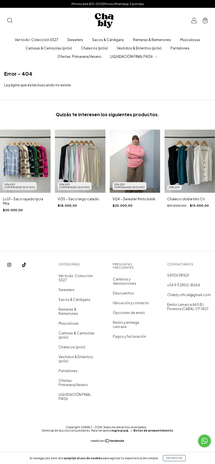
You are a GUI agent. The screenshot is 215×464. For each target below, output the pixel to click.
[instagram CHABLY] (9, 265)
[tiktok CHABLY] (24, 265)
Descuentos (123, 293)
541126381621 (178, 275)
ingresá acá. (120, 430)
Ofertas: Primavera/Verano (79, 56)
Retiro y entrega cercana (126, 324)
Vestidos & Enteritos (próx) (139, 48)
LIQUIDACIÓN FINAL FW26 (131, 56)
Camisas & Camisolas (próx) (48, 48)
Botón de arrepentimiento (153, 430)
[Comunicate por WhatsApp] (204, 441)
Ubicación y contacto (131, 303)
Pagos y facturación (129, 336)
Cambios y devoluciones (124, 281)
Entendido (174, 458)
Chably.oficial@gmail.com (189, 295)
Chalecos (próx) (94, 48)
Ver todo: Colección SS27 (36, 40)
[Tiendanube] (107, 441)
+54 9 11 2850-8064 (183, 285)
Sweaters (75, 40)
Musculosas (190, 40)
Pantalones (180, 48)
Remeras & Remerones (152, 40)
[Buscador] (10, 21)
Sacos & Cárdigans (108, 40)
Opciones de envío (129, 313)
